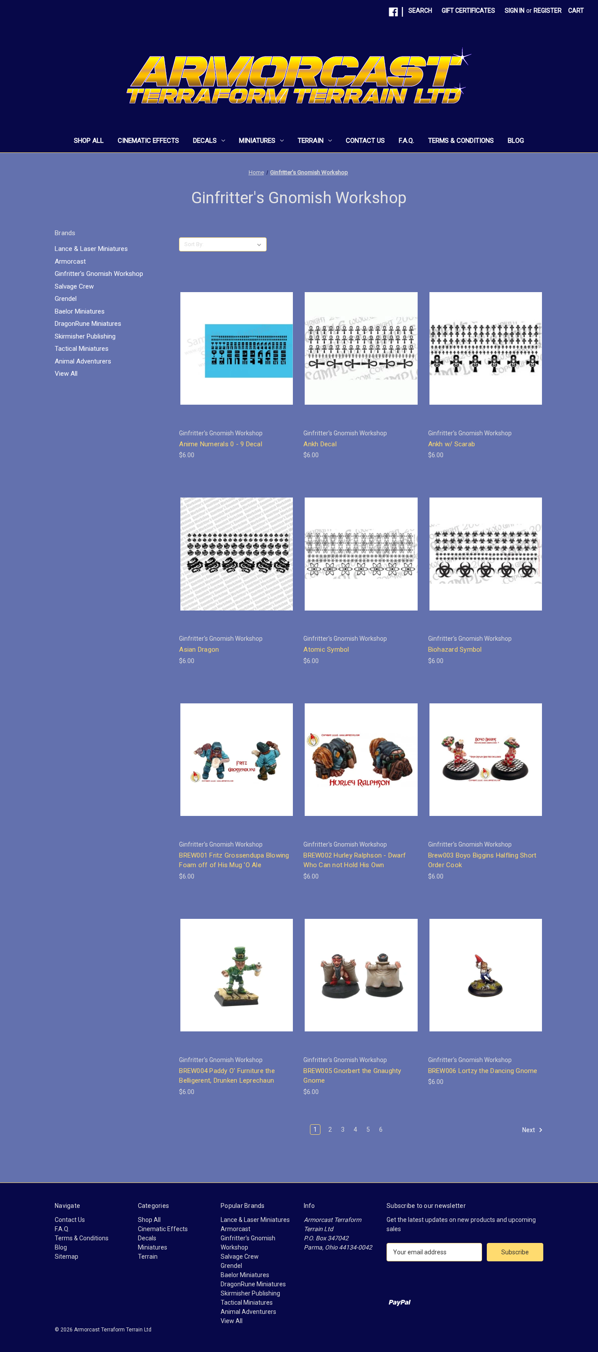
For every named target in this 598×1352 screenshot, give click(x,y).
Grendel (66, 299)
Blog (516, 141)
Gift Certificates (468, 10)
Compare (234, 348)
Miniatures (257, 141)
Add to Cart (236, 775)
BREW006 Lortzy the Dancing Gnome (483, 1071)
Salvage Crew (74, 286)
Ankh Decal (320, 444)
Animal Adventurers (83, 361)
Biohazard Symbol (455, 649)
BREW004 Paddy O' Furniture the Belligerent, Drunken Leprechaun (227, 1076)
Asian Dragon (199, 649)
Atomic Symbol (326, 649)
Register (548, 10)
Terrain (311, 141)
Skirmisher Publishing (85, 336)
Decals (205, 141)
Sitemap (66, 1256)
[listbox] (236, 244)
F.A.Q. (406, 141)
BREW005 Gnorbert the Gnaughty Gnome (352, 1076)
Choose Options (236, 363)
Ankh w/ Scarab (451, 444)
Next (529, 1129)
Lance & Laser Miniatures (91, 249)
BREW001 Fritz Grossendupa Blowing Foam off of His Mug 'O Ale (234, 860)
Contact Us (365, 141)
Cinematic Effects (148, 141)
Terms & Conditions (461, 141)
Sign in (514, 10)
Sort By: (194, 244)
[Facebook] (393, 12)
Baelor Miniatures (80, 311)
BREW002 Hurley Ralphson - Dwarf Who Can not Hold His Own (354, 860)
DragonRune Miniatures (88, 324)
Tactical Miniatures (82, 349)
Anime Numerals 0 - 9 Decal (220, 444)
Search (420, 10)
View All (66, 374)
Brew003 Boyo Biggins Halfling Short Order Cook (482, 860)
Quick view (229, 332)
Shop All (89, 141)
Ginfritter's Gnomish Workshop (99, 274)
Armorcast (70, 261)
